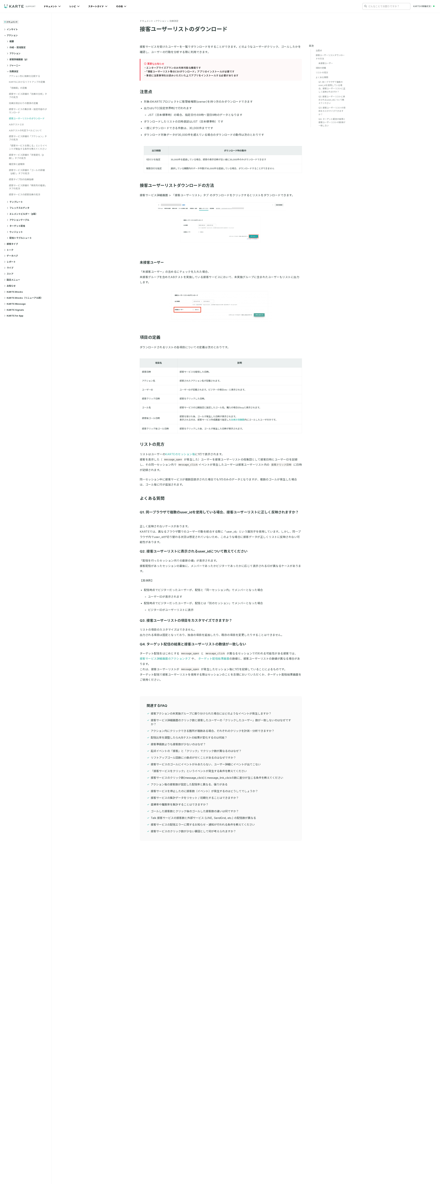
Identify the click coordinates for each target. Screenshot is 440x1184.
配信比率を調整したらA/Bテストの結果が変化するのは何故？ (189, 737)
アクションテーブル (19, 220)
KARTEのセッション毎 (180, 454)
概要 (11, 41)
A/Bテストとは (16, 124)
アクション (12, 35)
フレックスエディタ (19, 207)
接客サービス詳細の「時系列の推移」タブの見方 (28, 187)
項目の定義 (150, 337)
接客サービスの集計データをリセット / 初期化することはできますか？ (195, 798)
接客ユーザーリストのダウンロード (27, 118)
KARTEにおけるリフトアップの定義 (27, 82)
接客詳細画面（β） (19, 59)
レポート (11, 261)
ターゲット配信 (17, 226)
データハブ (12, 255)
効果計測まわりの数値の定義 (23, 103)
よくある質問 (152, 498)
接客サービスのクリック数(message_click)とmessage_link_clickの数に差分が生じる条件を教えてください (217, 777)
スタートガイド (96, 6)
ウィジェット (16, 232)
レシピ (72, 6)
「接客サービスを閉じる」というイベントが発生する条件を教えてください (28, 147)
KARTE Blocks (15, 291)
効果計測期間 (237, 419)
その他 (119, 6)
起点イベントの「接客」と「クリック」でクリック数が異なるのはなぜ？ (196, 751)
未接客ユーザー (152, 262)
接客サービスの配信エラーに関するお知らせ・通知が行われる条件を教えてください (203, 824)
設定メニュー (13, 279)
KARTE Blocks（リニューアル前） (25, 297)
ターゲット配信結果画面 (213, 658)
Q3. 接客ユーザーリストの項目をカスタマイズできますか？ (186, 620)
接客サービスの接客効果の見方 (24, 194)
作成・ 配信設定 (17, 47)
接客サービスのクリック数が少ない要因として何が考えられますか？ (193, 831)
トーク (10, 250)
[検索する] (365, 6)
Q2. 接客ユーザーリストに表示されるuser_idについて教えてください (194, 551)
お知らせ (11, 285)
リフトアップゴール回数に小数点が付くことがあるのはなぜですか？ (193, 757)
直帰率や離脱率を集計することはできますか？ (179, 804)
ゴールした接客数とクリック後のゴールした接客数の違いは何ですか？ (195, 811)
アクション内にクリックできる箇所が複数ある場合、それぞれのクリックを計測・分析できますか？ (212, 731)
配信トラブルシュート (20, 238)
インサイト (12, 29)
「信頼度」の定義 (18, 88)
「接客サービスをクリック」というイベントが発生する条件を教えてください (199, 771)
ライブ (10, 267)
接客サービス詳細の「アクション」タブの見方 (28, 138)
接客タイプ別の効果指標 (21, 179)
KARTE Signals (15, 309)
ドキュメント (51, 6)
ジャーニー (14, 65)
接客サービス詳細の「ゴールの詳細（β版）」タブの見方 (27, 172)
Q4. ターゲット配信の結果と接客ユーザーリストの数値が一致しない (193, 644)
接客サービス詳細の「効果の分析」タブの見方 (28, 96)
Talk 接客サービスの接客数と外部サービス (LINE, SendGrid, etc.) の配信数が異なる (203, 818)
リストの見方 (152, 444)
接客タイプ (12, 244)
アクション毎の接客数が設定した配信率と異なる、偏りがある (189, 784)
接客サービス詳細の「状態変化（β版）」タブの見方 (26, 156)
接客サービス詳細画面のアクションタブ (165, 658)
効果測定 (13, 71)
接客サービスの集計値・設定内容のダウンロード (28, 111)
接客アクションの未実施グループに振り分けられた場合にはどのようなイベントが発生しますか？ (211, 713)
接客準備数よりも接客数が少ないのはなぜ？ (178, 744)
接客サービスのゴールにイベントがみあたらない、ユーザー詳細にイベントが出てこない (206, 764)
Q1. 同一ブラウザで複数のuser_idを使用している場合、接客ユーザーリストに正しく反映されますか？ (331, 87)
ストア (10, 273)
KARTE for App (15, 315)
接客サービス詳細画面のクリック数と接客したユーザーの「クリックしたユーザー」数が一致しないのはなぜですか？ (221, 722)
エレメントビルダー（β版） (23, 213)
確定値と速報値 (17, 164)
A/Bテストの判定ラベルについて (25, 130)
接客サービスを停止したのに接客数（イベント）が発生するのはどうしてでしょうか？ (204, 791)
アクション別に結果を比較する (24, 76)
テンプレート (16, 201)
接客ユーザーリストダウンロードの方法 (177, 185)
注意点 (146, 91)
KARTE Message (16, 303)
